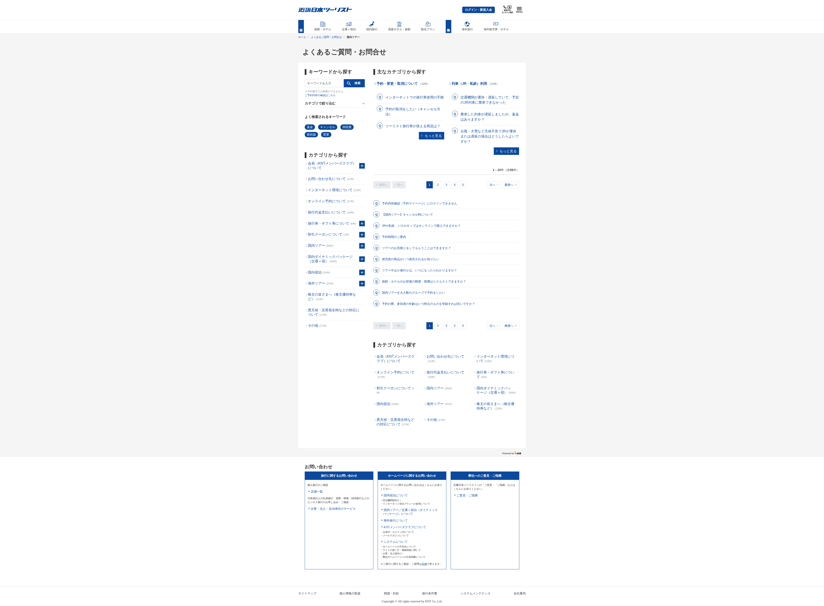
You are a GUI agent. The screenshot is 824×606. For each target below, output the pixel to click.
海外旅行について (396, 520)
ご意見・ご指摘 (467, 495)
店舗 (424, 563)
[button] (478, 10)
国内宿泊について (396, 495)
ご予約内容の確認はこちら (320, 95)
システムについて (396, 541)
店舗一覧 (317, 491)
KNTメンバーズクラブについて (405, 527)
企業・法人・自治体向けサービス (333, 508)
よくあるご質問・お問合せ (326, 37)
